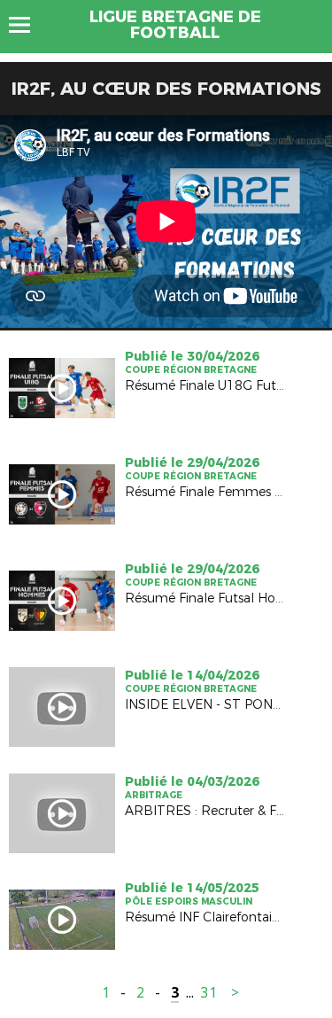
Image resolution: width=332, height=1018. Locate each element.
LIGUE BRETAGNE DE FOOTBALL (175, 25)
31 (209, 992)
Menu (28, 24)
